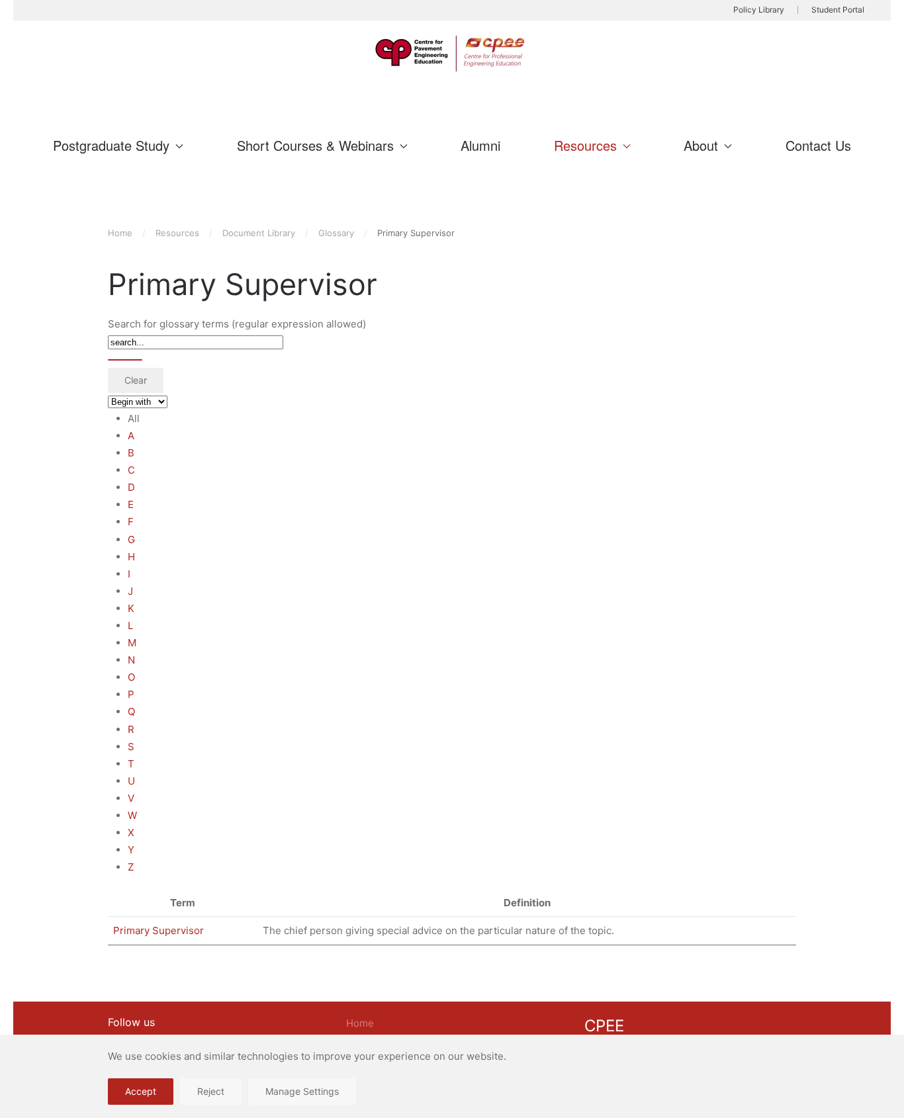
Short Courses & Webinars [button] (315, 145)
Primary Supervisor (158, 930)
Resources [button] (585, 145)
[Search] (125, 360)
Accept (140, 1091)
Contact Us (818, 145)
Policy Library (758, 10)
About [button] (701, 145)
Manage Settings (302, 1091)
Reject (210, 1091)
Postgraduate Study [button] (111, 145)
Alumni (480, 145)
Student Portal (837, 10)
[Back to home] (452, 54)
